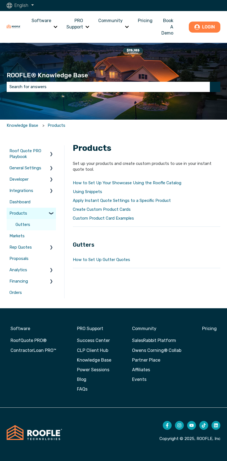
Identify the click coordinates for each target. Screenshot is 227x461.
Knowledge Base (22, 125)
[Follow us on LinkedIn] (215, 425)
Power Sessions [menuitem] (93, 369)
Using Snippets (87, 191)
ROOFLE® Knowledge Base (47, 75)
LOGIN (208, 27)
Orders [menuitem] (15, 292)
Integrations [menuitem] (21, 190)
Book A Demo (167, 27)
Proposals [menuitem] (19, 258)
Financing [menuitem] (18, 281)
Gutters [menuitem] (23, 224)
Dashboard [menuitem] (19, 201)
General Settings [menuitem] (25, 167)
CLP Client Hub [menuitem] (92, 350)
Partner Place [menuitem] (146, 360)
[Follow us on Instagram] (179, 425)
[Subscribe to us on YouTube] (191, 425)
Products (56, 125)
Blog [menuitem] (81, 379)
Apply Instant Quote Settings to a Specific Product (122, 200)
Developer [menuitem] (19, 179)
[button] (51, 151)
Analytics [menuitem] (18, 269)
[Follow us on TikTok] (203, 425)
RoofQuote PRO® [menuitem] (29, 340)
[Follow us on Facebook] (167, 425)
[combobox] (108, 87)
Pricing (145, 20)
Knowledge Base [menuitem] (94, 360)
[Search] (215, 87)
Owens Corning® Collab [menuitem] (156, 350)
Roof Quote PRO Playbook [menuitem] (25, 153)
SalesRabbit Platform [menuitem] (154, 340)
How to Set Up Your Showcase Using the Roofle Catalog (127, 182)
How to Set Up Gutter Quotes (101, 259)
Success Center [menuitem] (93, 340)
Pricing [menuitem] (209, 328)
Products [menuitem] (18, 213)
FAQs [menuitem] (82, 389)
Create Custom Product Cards (102, 209)
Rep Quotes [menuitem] (20, 247)
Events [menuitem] (139, 379)
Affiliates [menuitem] (141, 369)
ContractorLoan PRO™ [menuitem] (33, 350)
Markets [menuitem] (17, 235)
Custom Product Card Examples (103, 218)
